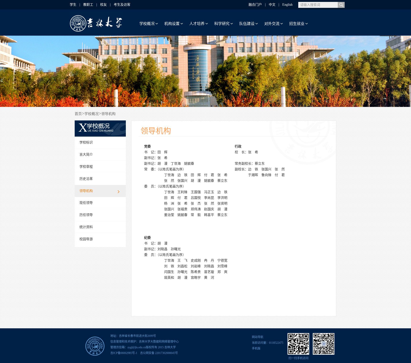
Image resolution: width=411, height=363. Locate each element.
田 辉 (162, 152)
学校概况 (147, 24)
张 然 (169, 180)
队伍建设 (246, 24)
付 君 (209, 175)
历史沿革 (86, 179)
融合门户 (255, 4)
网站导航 (257, 337)
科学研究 (222, 24)
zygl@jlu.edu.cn (136, 347)
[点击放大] (298, 344)
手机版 (256, 348)
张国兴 (182, 180)
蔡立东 (222, 180)
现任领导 (86, 203)
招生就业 (296, 24)
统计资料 (86, 227)
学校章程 (86, 166)
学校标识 (86, 142)
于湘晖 (253, 175)
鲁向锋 (266, 175)
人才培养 (197, 24)
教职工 (88, 4)
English (287, 4)
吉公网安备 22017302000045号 (158, 353)
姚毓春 (189, 163)
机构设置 (172, 24)
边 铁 (182, 175)
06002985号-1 (129, 353)
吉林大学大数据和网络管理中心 (159, 341)
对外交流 (271, 24)
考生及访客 (122, 4)
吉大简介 (86, 154)
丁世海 (176, 163)
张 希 (162, 158)
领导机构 (86, 191)
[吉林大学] (96, 32)
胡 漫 (162, 163)
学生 (73, 4)
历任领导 (86, 215)
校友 (103, 4)
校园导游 (86, 239)
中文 (272, 4)
